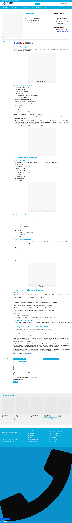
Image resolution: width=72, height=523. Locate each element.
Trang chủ (5, 7)
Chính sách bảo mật (30, 433)
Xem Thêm (8, 419)
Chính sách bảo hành (30, 435)
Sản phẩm (8, 9)
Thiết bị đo (25, 7)
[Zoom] (3, 37)
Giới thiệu (28, 431)
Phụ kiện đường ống (36, 7)
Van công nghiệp (15, 7)
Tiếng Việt (64, 3)
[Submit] (37, 4)
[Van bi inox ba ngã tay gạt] (36, 405)
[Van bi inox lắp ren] (8, 405)
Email (29, 372)
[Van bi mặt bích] (50, 405)
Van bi (20, 9)
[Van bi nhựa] (22, 405)
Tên (14, 372)
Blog (46, 7)
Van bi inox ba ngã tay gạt (34, 415)
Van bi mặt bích (47, 415)
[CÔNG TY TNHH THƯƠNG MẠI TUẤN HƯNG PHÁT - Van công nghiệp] (9, 4)
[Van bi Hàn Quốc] (64, 405)
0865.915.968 (56, 3)
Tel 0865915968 (5, 521)
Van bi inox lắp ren (5, 415)
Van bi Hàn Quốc (28, 353)
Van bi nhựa (18, 415)
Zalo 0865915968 (4, 519)
